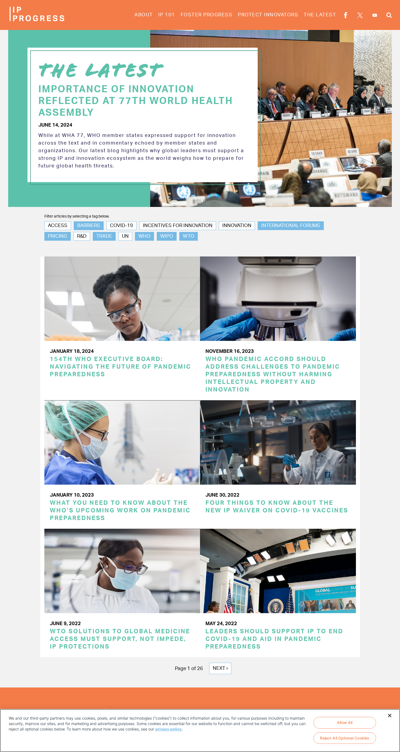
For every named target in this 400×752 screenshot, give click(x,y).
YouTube (374, 15)
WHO (144, 236)
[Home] (37, 14)
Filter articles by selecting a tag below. (76, 216)
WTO (188, 236)
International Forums (290, 225)
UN (125, 236)
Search (389, 16)
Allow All (344, 722)
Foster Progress (207, 15)
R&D (82, 236)
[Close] (389, 715)
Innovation (236, 225)
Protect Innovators (268, 15)
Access (57, 225)
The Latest (320, 15)
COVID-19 (121, 225)
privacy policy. (169, 729)
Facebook (345, 16)
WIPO (166, 236)
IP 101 (166, 15)
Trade (104, 236)
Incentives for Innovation (178, 225)
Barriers (88, 225)
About (143, 15)
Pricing (57, 236)
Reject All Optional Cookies (344, 738)
